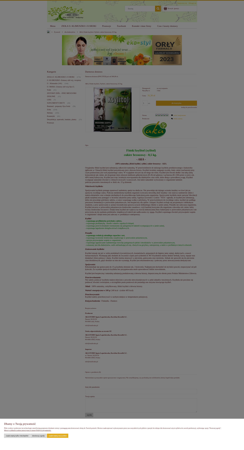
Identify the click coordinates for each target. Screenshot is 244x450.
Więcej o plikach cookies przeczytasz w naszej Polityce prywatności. (27, 430)
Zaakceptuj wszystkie (58, 436)
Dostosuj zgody (38, 436)
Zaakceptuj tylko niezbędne (17, 436)
